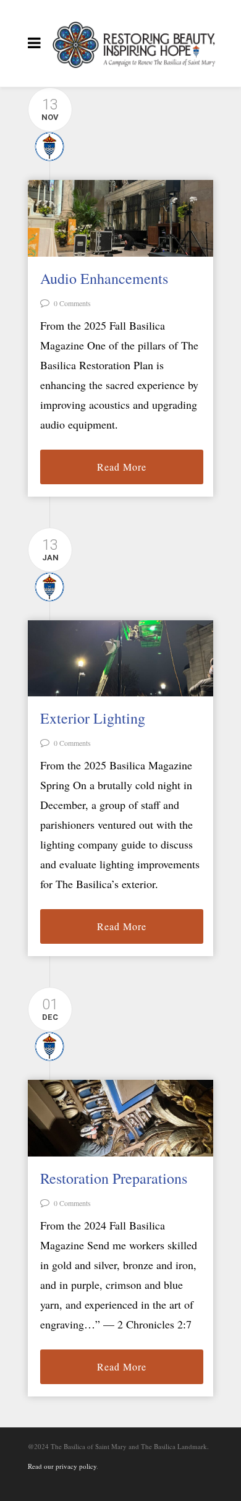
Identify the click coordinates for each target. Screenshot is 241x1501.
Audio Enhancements (104, 278)
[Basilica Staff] (46, 144)
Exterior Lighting (92, 718)
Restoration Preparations (113, 1178)
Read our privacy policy (62, 1466)
